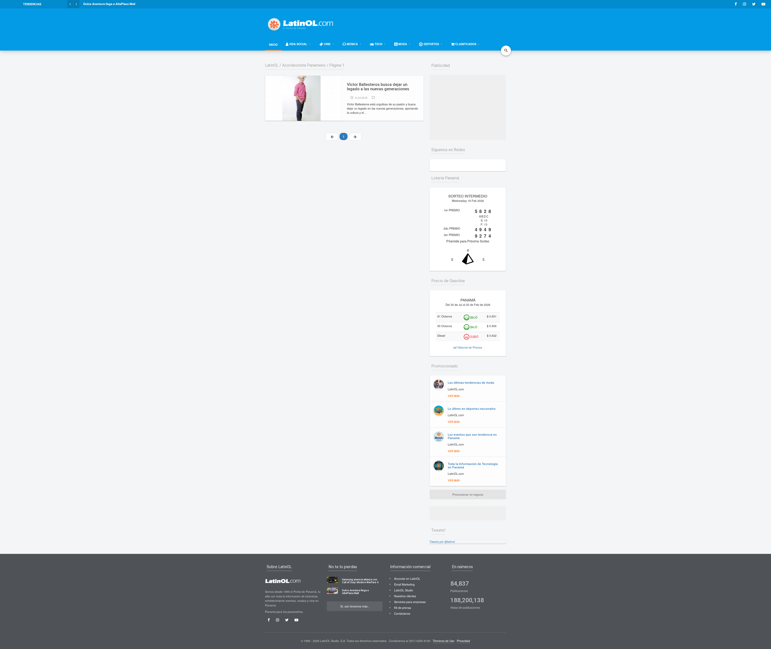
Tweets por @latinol (442, 542)
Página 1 (336, 65)
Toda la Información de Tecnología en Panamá (473, 465)
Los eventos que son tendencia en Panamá (472, 436)
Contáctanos (402, 613)
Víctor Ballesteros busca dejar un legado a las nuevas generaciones (378, 86)
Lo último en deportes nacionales (472, 409)
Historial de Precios (469, 347)
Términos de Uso (443, 641)
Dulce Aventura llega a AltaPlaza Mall (355, 592)
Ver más (454, 396)
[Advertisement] (433, 22)
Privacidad (463, 641)
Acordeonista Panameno (304, 65)
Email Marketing (404, 584)
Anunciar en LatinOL (407, 579)
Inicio (273, 45)
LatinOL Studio (403, 590)
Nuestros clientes (405, 596)
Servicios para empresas (410, 602)
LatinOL (271, 65)
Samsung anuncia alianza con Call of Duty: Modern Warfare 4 (360, 581)
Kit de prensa (402, 608)
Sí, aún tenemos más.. (354, 606)
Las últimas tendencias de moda (471, 383)
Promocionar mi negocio (467, 494)
